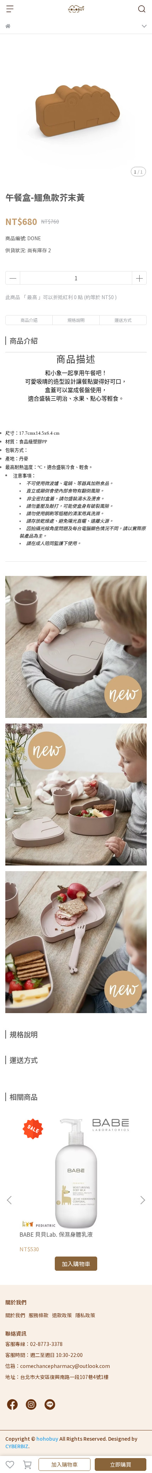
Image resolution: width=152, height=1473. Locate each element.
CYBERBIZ (16, 1446)
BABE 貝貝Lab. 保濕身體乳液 (56, 1234)
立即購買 (120, 1464)
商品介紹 (29, 320)
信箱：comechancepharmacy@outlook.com (57, 1365)
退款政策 (62, 1315)
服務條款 (38, 1315)
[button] (142, 1200)
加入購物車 (64, 1464)
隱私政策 (85, 1315)
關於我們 (15, 1315)
